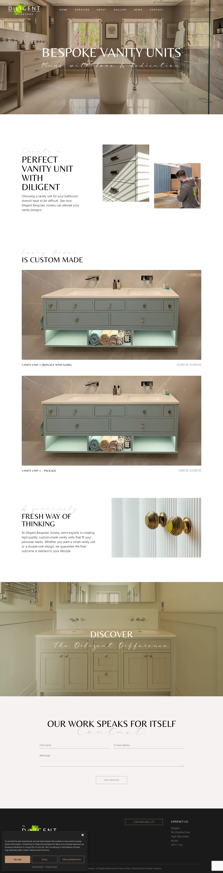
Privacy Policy (51, 866)
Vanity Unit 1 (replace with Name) (47, 364)
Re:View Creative (152, 868)
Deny (45, 859)
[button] (82, 835)
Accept (17, 859)
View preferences (71, 859)
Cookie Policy (38, 866)
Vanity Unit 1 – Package (39, 470)
